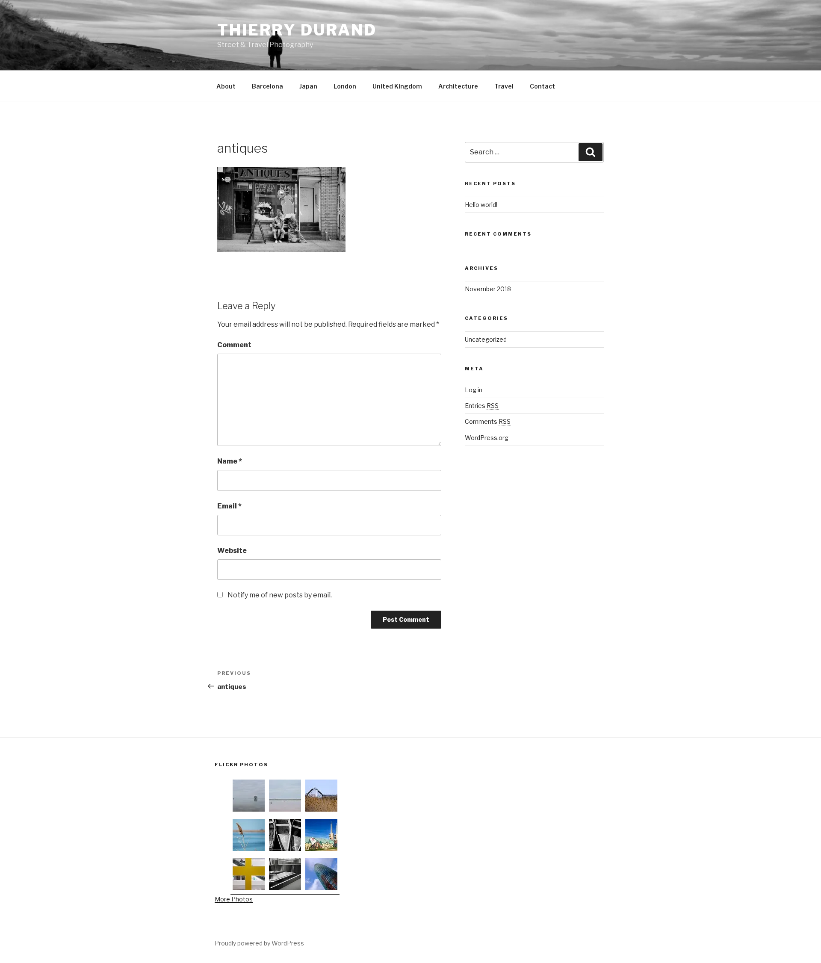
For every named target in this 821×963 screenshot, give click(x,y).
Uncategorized (486, 339)
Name (229, 461)
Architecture (458, 86)
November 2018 (488, 288)
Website (232, 550)
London (345, 86)
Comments (488, 421)
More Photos (234, 899)
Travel (504, 86)
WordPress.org (486, 437)
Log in (473, 389)
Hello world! (481, 204)
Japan (308, 86)
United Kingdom (397, 86)
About (226, 86)
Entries (482, 405)
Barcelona (267, 86)
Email (229, 506)
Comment (234, 345)
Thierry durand (297, 30)
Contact (542, 86)
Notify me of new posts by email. (279, 595)
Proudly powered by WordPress (259, 943)
